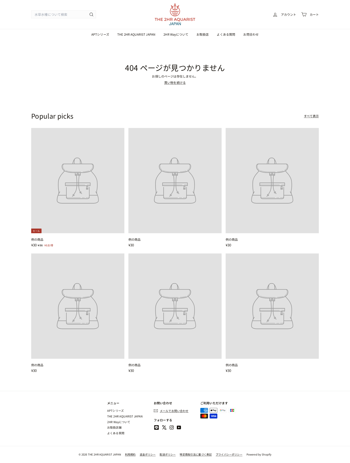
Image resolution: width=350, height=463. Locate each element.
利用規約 (130, 454)
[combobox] (63, 14)
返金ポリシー (148, 454)
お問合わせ (251, 34)
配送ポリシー (168, 454)
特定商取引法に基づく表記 (196, 454)
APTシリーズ (100, 34)
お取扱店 (202, 34)
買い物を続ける (175, 82)
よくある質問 (226, 34)
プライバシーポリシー (229, 454)
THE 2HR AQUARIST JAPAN (136, 34)
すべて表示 (311, 116)
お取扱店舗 (114, 427)
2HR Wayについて (175, 34)
